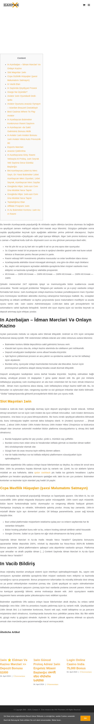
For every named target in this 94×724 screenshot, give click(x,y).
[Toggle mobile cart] (84, 5)
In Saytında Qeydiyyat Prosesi (22, 88)
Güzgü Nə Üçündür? (17, 92)
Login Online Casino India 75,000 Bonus (76, 664)
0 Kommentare (19, 676)
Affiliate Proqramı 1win (18, 206)
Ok (85, 718)
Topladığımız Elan (16, 202)
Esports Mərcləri (15, 147)
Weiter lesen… (57, 720)
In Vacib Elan (13, 84)
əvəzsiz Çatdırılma (16, 151)
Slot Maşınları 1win (16, 72)
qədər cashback (42, 472)
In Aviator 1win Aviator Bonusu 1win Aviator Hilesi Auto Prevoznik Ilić (24, 139)
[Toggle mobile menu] (89, 5)
